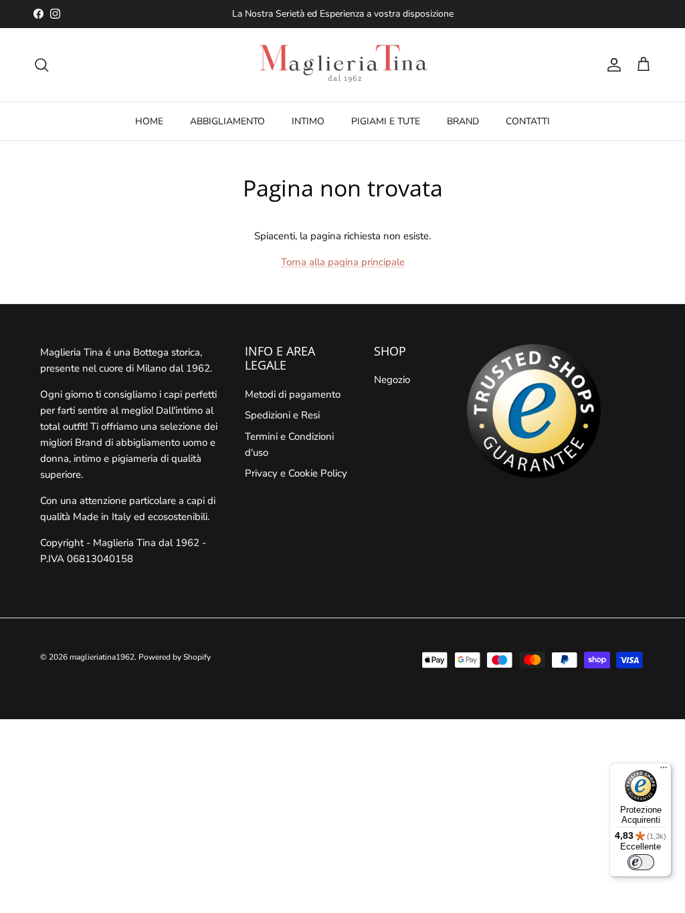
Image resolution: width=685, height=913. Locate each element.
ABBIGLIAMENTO (227, 121)
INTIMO (308, 121)
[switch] (640, 862)
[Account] (611, 65)
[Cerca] (41, 65)
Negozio (392, 379)
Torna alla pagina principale (343, 262)
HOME (149, 121)
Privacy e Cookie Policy (296, 473)
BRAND (463, 121)
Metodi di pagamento (292, 394)
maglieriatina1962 (102, 657)
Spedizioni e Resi (282, 415)
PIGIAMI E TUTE (385, 121)
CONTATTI (528, 121)
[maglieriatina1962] (342, 64)
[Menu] (664, 771)
